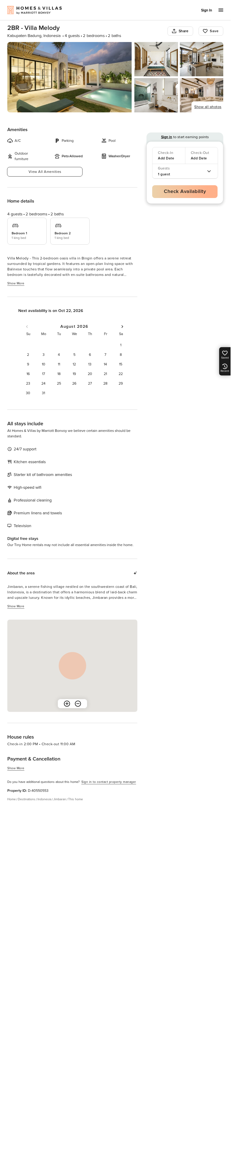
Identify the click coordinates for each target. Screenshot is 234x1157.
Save (214, 31)
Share (184, 31)
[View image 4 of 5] (156, 95)
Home (11, 799)
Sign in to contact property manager (108, 782)
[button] (120, 345)
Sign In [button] (206, 10)
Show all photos (207, 107)
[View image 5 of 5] (201, 95)
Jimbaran (59, 799)
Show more (15, 283)
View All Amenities (45, 171)
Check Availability (185, 191)
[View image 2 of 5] (156, 59)
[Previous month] (27, 327)
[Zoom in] (67, 703)
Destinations (26, 799)
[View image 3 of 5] (201, 59)
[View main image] (69, 77)
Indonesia (44, 799)
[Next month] (122, 327)
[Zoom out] (78, 703)
